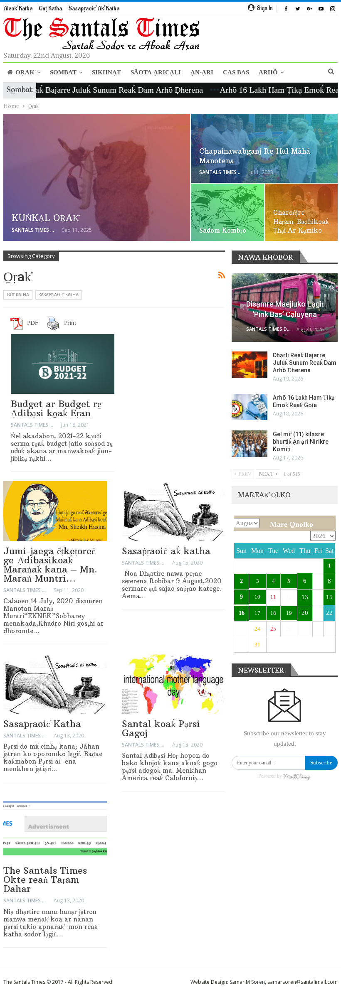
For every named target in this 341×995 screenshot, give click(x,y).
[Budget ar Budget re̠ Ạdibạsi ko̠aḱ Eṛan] (62, 364)
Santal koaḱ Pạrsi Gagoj (161, 728)
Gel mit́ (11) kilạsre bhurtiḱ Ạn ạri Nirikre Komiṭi (301, 441)
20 (304, 612)
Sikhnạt (106, 72)
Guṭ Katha (50, 8)
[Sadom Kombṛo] (227, 212)
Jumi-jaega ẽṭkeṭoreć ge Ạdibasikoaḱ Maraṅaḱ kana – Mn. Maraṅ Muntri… (50, 564)
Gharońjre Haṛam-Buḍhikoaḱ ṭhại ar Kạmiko (301, 221)
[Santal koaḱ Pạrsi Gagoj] (173, 683)
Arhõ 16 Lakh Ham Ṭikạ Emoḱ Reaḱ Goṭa (270, 89)
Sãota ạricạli (156, 72)
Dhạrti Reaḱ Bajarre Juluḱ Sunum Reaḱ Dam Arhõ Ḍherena (304, 362)
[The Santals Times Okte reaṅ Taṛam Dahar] (55, 830)
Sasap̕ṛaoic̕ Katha (59, 294)
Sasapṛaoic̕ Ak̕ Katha (93, 8)
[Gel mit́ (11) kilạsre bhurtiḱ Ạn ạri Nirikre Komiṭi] (249, 443)
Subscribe (321, 762)
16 (242, 613)
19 (289, 613)
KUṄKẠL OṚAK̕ (45, 218)
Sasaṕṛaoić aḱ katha (166, 551)
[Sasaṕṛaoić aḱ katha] (173, 511)
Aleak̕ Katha (17, 8)
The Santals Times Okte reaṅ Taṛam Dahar (45, 879)
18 (273, 613)
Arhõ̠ (268, 72)
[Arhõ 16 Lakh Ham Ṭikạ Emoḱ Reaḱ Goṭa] (249, 407)
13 (304, 597)
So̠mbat (63, 72)
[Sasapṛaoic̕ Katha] (55, 683)
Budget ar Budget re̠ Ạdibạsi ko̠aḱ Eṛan (56, 408)
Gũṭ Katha (18, 294)
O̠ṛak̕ (25, 72)
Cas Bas (236, 72)
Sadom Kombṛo (222, 230)
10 (257, 597)
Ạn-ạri (201, 72)
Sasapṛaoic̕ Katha (42, 724)
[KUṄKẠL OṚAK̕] (96, 177)
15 (329, 597)
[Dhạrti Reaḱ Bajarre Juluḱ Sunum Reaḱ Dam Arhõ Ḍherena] (249, 364)
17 (257, 613)
